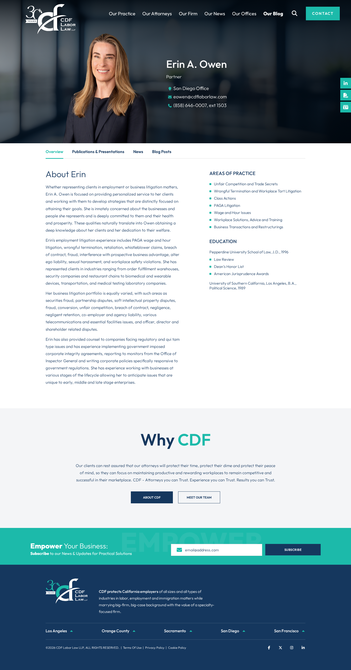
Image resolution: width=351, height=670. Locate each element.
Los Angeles (57, 630)
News (138, 151)
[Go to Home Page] (50, 19)
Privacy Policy (155, 647)
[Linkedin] (345, 83)
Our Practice (122, 13)
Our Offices (244, 13)
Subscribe (293, 550)
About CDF (152, 497)
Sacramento (175, 630)
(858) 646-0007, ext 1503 (200, 105)
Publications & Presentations (98, 151)
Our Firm (188, 13)
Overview (54, 151)
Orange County (116, 630)
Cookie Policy (177, 647)
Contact (323, 13)
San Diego (230, 630)
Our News (214, 13)
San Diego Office (191, 88)
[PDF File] (345, 95)
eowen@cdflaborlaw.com (200, 97)
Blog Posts (161, 151)
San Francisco (286, 630)
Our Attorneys (157, 13)
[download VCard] (345, 107)
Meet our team (199, 497)
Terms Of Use (132, 647)
